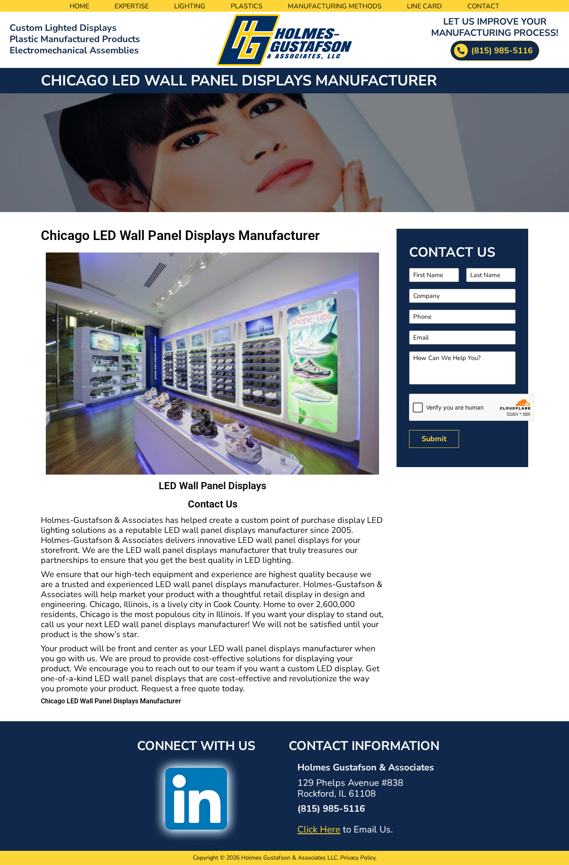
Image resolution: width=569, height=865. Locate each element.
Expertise (132, 6)
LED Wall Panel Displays (212, 486)
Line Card (424, 6)
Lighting (189, 6)
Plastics (246, 6)
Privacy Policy (357, 858)
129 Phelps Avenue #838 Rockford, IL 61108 (350, 788)
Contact (483, 6)
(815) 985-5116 (331, 808)
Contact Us (212, 504)
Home (79, 6)
